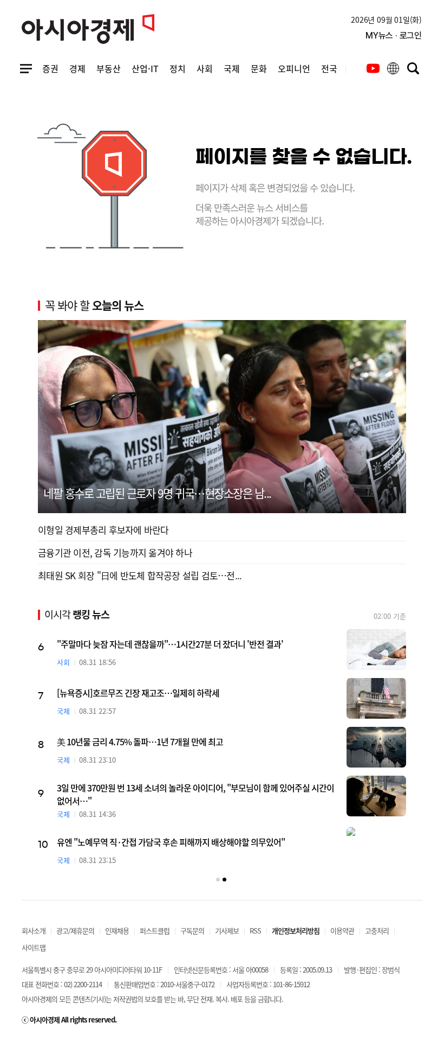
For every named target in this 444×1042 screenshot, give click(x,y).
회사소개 (33, 930)
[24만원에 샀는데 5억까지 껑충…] (302, 698)
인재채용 (117, 930)
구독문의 (192, 930)
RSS (255, 930)
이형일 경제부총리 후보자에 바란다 (103, 529)
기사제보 (227, 930)
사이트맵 (33, 947)
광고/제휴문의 (75, 930)
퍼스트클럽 (154, 930)
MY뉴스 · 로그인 (393, 35)
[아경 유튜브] (373, 68)
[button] (218, 879)
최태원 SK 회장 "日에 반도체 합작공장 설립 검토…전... (139, 575)
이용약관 (342, 930)
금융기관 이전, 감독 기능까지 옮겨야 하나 (115, 552)
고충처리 (377, 930)
